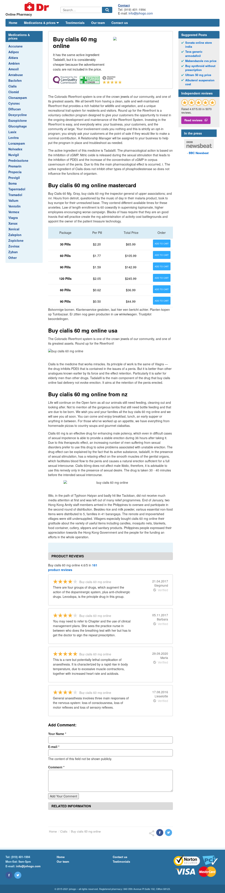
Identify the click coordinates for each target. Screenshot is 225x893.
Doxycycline (17, 114)
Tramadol (15, 194)
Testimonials (75, 22)
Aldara (13, 57)
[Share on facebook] (159, 832)
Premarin (15, 166)
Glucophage (17, 126)
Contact (124, 5)
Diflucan (14, 109)
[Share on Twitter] (168, 832)
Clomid (13, 92)
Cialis (12, 86)
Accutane (15, 46)
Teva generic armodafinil (193, 54)
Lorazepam (16, 143)
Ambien (14, 63)
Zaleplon (15, 234)
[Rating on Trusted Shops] (198, 102)
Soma (12, 183)
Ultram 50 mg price (198, 75)
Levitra (13, 137)
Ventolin (14, 206)
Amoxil (13, 69)
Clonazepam (17, 97)
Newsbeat (199, 153)
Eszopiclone (17, 120)
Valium (13, 200)
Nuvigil (13, 154)
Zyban (13, 252)
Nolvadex (15, 149)
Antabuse (15, 74)
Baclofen (15, 80)
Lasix (12, 132)
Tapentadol (16, 189)
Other (12, 257)
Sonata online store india (198, 45)
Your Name (57, 733)
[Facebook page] (9, 875)
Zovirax (14, 246)
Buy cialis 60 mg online (86, 831)
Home (13, 22)
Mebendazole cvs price (200, 61)
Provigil (14, 177)
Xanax (13, 223)
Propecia (15, 172)
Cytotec (14, 103)
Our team (98, 22)
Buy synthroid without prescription (200, 68)
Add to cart (162, 243)
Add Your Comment (63, 796)
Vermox (13, 212)
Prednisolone (18, 160)
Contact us (119, 22)
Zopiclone (16, 240)
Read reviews (193, 120)
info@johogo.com (141, 13)
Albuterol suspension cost (199, 82)
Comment (56, 767)
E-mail (53, 746)
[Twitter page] (17, 875)
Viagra (13, 217)
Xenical (13, 229)
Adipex (13, 52)
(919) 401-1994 (20, 857)
